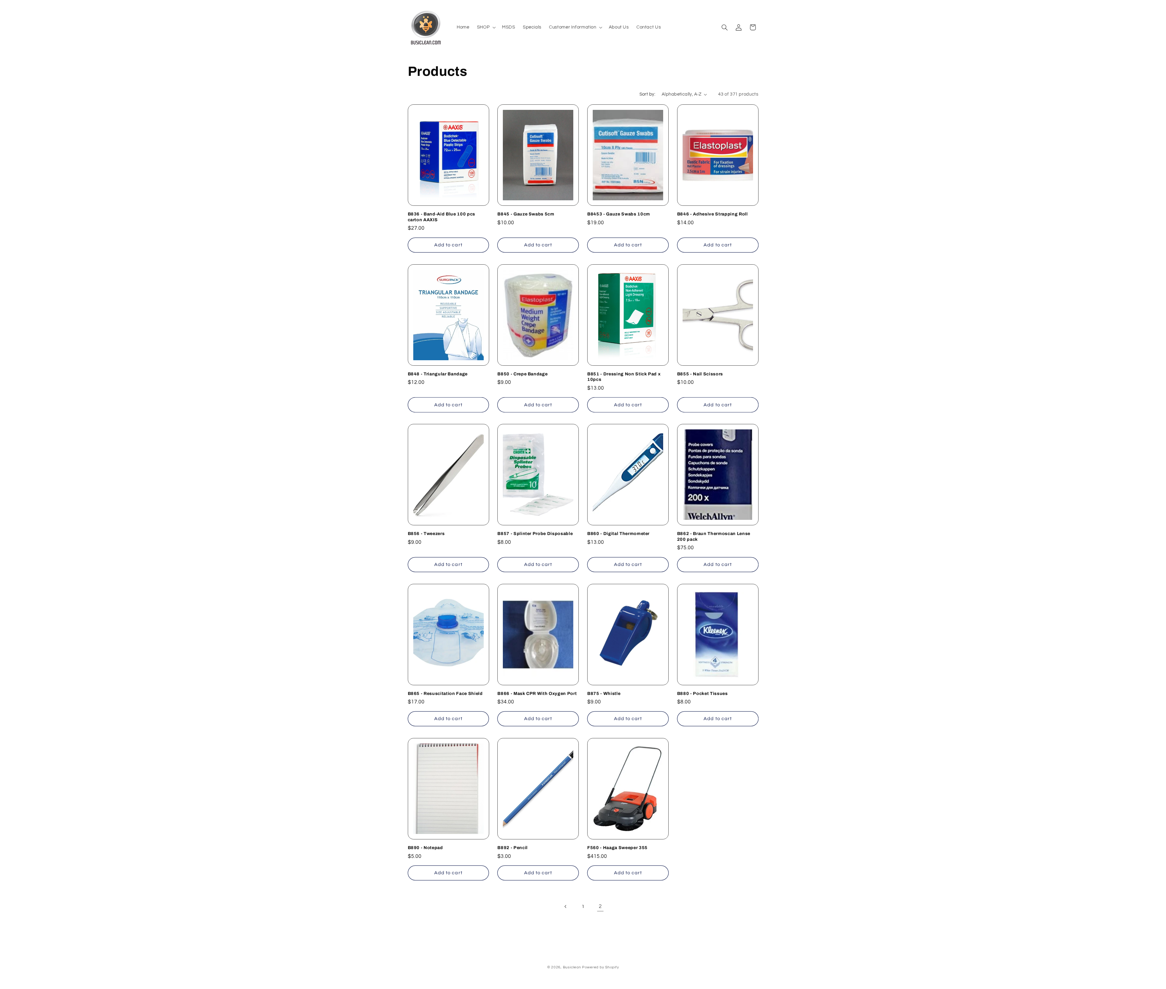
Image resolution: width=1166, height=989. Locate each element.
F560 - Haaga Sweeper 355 (617, 847)
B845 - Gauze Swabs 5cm (525, 214)
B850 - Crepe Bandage (522, 373)
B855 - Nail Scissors (700, 373)
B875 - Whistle (603, 693)
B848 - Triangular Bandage (438, 373)
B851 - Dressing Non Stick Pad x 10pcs (623, 376)
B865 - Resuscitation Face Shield (445, 693)
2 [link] (600, 906)
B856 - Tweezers (426, 533)
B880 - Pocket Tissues (702, 693)
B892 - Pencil (512, 847)
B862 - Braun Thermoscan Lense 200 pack (713, 536)
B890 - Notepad (425, 847)
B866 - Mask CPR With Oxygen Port (537, 693)
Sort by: (647, 94)
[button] (485, 27)
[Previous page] (566, 906)
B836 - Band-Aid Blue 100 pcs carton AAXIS (441, 217)
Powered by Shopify (600, 967)
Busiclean (572, 967)
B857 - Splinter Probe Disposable (535, 533)
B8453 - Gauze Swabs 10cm (618, 214)
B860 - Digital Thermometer (618, 533)
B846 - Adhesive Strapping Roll (712, 214)
